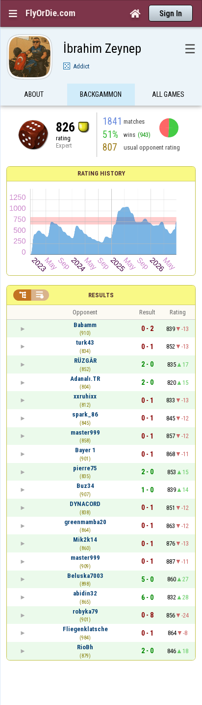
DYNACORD (85, 503)
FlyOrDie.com (50, 13)
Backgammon (101, 94)
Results (101, 295)
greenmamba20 (85, 522)
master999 (85, 432)
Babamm (85, 325)
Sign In (170, 13)
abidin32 (85, 593)
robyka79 (85, 611)
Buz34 (85, 485)
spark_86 (85, 414)
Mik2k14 (85, 539)
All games (168, 94)
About (34, 94)
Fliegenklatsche (85, 629)
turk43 (85, 342)
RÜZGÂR (85, 360)
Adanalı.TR (85, 378)
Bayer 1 (85, 450)
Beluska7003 (85, 575)
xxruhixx (85, 396)
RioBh (85, 647)
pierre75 (85, 468)
